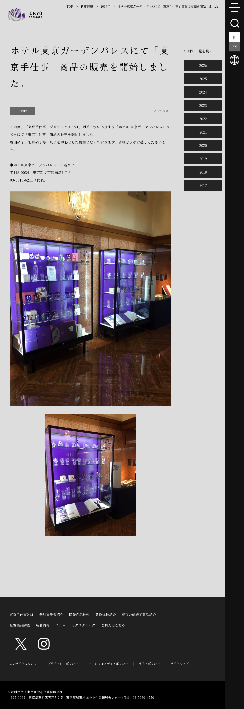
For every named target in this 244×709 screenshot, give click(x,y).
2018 (203, 172)
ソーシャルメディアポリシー (108, 663)
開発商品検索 (79, 614)
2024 (203, 92)
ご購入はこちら (113, 625)
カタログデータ (83, 625)
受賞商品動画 (20, 625)
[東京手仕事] (25, 14)
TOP (70, 6)
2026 (203, 65)
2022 (203, 118)
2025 (203, 78)
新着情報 (87, 6)
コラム (60, 625)
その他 (22, 111)
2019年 (105, 6)
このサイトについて (23, 663)
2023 (203, 105)
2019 (203, 158)
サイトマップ (180, 663)
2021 (203, 132)
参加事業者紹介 (51, 614)
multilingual (234, 60)
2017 (203, 185)
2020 (203, 145)
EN (234, 46)
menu (234, 7)
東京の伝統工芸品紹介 (139, 614)
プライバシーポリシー (62, 663)
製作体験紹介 (105, 614)
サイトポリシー (149, 663)
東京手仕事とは (22, 614)
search (234, 23)
